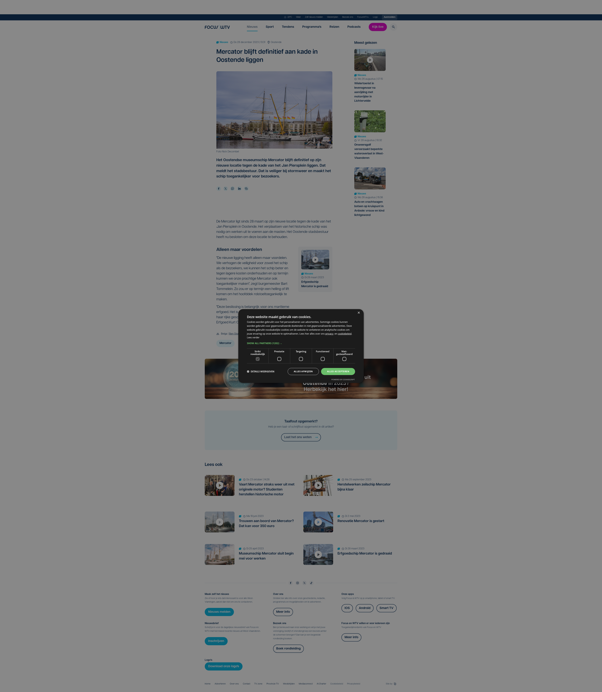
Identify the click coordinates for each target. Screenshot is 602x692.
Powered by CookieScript (343, 379)
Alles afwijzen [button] (303, 371)
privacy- (329, 333)
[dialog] (301, 346)
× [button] (358, 313)
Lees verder (253, 337)
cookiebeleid (344, 333)
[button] (301, 343)
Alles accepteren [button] (338, 371)
